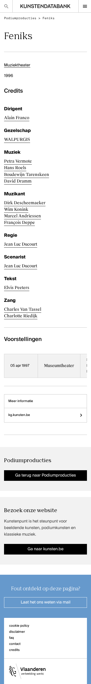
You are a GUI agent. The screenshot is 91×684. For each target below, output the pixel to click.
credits (14, 650)
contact (14, 644)
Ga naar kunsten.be (45, 549)
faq (11, 638)
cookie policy (19, 625)
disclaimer (17, 632)
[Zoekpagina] (6, 6)
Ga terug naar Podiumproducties (45, 475)
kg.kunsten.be (19, 415)
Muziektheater (17, 65)
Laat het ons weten (46, 602)
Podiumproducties (20, 18)
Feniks (48, 18)
